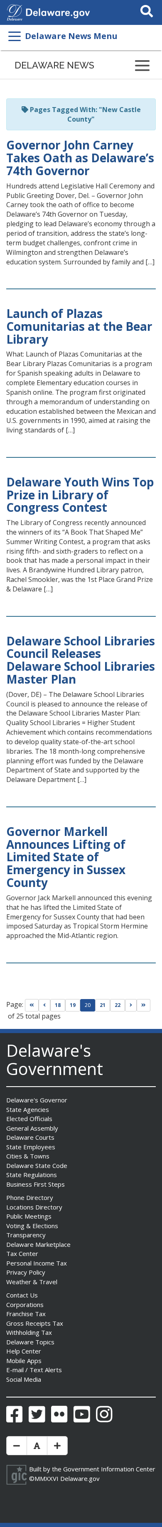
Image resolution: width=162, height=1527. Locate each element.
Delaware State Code (36, 1165)
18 (58, 1005)
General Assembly (32, 1128)
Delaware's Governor (36, 1100)
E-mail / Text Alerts (34, 1370)
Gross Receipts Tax (34, 1323)
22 (117, 1005)
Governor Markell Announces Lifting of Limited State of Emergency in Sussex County (65, 856)
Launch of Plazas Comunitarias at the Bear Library (79, 326)
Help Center (23, 1351)
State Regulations (31, 1174)
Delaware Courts (30, 1137)
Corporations (25, 1304)
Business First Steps (35, 1184)
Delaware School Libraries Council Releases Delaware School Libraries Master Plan (80, 660)
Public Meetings (29, 1216)
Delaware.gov (80, 1478)
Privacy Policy (25, 1272)
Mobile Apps (24, 1360)
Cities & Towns (27, 1156)
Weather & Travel (31, 1282)
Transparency (26, 1235)
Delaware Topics (30, 1342)
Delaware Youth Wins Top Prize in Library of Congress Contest (80, 495)
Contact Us (22, 1295)
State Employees (30, 1147)
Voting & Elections (32, 1226)
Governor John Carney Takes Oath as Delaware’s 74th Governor (80, 157)
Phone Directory (29, 1197)
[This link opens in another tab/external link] (14, 11)
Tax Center (22, 1253)
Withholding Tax (29, 1332)
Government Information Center (109, 1469)
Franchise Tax (26, 1314)
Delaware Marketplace (38, 1244)
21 (103, 1005)
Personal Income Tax (36, 1263)
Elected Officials (29, 1118)
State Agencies (27, 1109)
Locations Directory (34, 1207)
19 (73, 1005)
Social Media (23, 1379)
